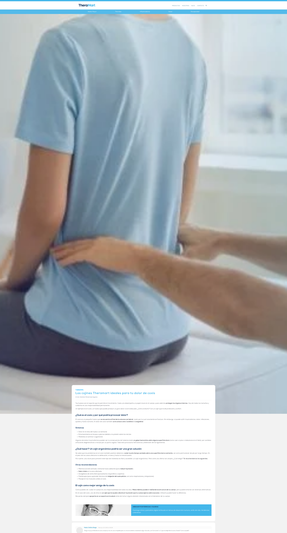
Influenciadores (145, 11)
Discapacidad (195, 11)
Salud (170, 11)
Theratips (118, 11)
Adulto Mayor (92, 11)
